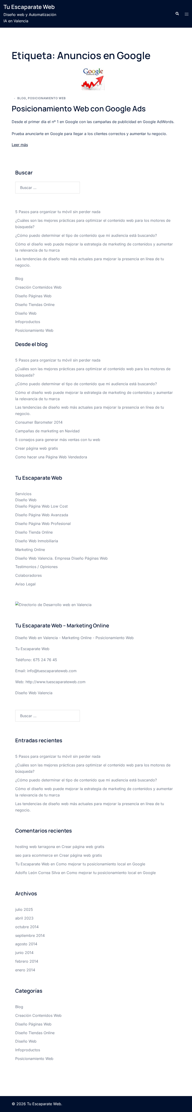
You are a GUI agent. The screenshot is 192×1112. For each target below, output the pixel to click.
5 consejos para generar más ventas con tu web (57, 439)
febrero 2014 (26, 961)
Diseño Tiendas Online (35, 304)
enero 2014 (25, 970)
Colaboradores (28, 575)
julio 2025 (24, 909)
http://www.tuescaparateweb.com (55, 681)
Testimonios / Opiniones (36, 566)
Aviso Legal (25, 584)
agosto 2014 (26, 944)
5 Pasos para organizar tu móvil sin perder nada (57, 211)
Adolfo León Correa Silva (37, 872)
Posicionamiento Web (47, 98)
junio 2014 (24, 952)
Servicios (23, 493)
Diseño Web (26, 313)
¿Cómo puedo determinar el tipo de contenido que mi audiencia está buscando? (86, 235)
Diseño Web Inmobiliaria (36, 541)
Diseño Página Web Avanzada (41, 515)
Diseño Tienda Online (34, 532)
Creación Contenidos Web (38, 287)
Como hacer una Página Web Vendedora (51, 457)
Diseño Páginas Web (33, 296)
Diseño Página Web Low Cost (41, 506)
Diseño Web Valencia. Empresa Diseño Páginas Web (61, 558)
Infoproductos (27, 321)
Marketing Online (30, 549)
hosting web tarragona (35, 846)
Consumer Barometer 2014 (39, 422)
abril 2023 (24, 918)
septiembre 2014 (30, 935)
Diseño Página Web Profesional (43, 523)
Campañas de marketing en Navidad (47, 431)
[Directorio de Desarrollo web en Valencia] (53, 604)
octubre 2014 (27, 926)
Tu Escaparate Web (29, 7)
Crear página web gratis (36, 448)
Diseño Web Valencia (33, 692)
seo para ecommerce (34, 855)
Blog (21, 98)
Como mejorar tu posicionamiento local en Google (100, 864)
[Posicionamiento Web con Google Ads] (93, 78)
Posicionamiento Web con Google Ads (79, 108)
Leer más (20, 144)
